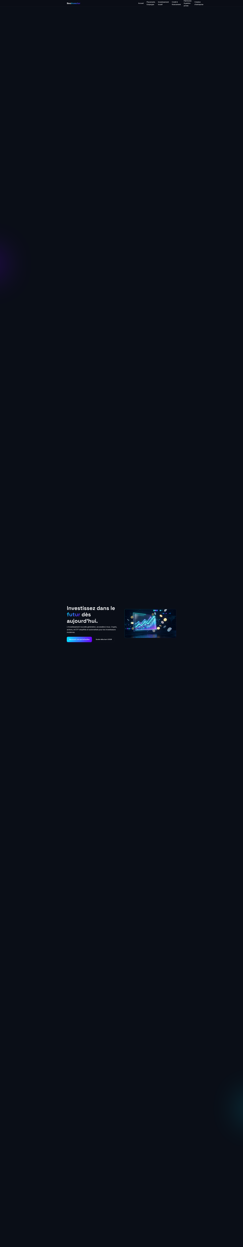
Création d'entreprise (198, 3)
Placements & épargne (151, 3)
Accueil (141, 3)
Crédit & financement (176, 3)
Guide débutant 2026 (104, 639)
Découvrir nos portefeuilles (79, 639)
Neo (73, 3)
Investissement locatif (163, 3)
